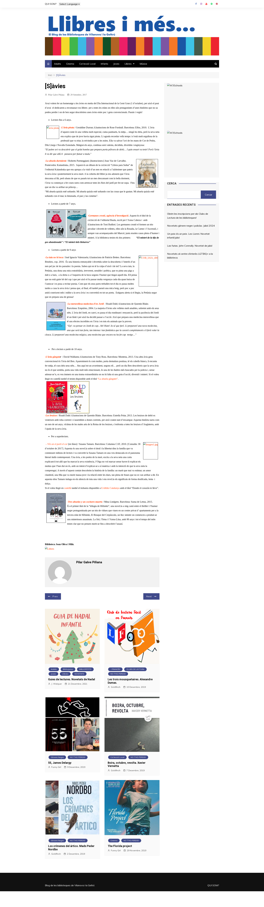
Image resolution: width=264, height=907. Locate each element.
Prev (55, 596)
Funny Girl (56, 767)
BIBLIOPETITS (85, 669)
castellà (67, 488)
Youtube (206, 4)
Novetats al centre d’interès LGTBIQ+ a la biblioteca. (190, 255)
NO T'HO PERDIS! (118, 674)
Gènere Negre (57, 757)
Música (143, 63)
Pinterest (217, 4)
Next (149, 596)
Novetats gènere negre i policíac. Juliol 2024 (191, 225)
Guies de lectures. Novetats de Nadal (71, 679)
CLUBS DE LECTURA (135, 669)
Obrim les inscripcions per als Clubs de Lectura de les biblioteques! (187, 215)
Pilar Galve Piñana (56, 95)
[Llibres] (49, 548)
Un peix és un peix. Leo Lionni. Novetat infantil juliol (188, 235)
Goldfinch (115, 687)
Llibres (128, 63)
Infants (104, 63)
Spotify (211, 4)
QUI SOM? (51, 3)
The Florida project (120, 846)
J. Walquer (56, 683)
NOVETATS (79, 674)
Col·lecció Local (87, 63)
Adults (57, 63)
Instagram (201, 4)
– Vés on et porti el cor (57, 444)
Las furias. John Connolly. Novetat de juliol (189, 245)
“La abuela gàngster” (107, 378)
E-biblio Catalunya (110, 488)
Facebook (196, 4)
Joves (116, 63)
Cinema (70, 63)
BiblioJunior (68, 669)
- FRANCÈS (115, 669)
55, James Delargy (59, 762)
